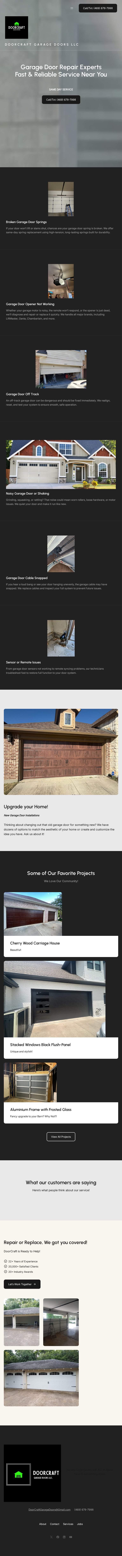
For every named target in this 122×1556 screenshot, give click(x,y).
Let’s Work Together (20, 1284)
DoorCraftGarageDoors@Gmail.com (50, 1509)
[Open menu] (72, 8)
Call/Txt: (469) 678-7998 (61, 99)
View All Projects (61, 1136)
